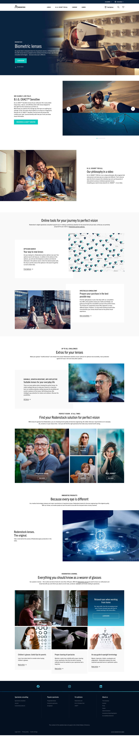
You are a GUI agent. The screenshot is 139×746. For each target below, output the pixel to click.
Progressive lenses (51, 700)
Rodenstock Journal (83, 582)
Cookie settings (33, 731)
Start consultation (85, 315)
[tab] (98, 138)
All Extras (26, 399)
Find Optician (27, 269)
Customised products (20, 705)
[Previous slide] (69, 109)
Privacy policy (25, 731)
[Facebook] (38, 687)
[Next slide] (133, 109)
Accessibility (107, 1)
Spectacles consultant (20, 700)
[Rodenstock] (20, 7)
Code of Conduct (106, 710)
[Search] (118, 7)
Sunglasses (50, 705)
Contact (104, 703)
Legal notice (18, 731)
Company (74, 7)
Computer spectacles (52, 703)
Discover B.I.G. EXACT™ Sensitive (25, 122)
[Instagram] (69, 687)
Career (84, 7)
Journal (16, 703)
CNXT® (76, 705)
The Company (105, 700)
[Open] (123, 7)
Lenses (49, 7)
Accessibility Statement (108, 715)
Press (103, 705)
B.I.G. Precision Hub (79, 703)
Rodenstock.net (78, 700)
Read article (21, 664)
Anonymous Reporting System (109, 713)
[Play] (38, 175)
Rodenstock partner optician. (77, 226)
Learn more (20, 60)
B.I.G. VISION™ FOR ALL (61, 7)
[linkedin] (101, 687)
